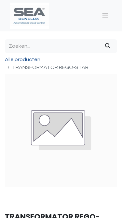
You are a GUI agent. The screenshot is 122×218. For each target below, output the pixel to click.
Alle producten (22, 59)
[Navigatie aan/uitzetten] (105, 15)
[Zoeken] (107, 46)
